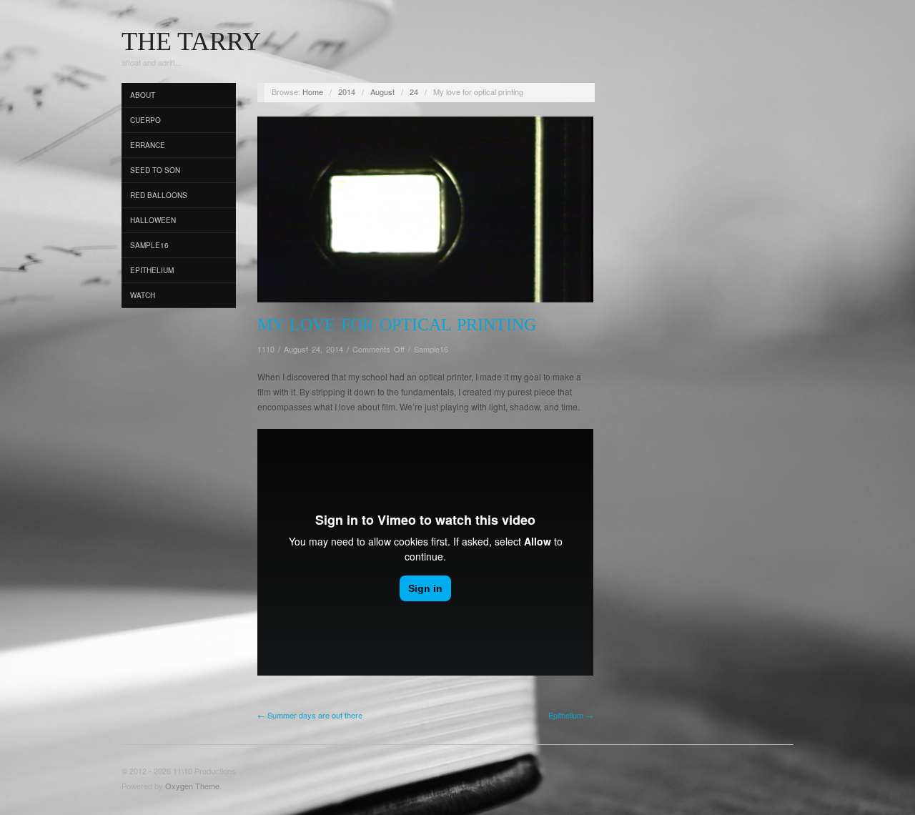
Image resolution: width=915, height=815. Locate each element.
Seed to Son (155, 170)
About (142, 95)
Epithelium (152, 270)
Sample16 (149, 245)
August (382, 91)
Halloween (153, 220)
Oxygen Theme (192, 785)
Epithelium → (570, 715)
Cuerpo (145, 120)
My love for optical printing (396, 324)
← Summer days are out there (309, 715)
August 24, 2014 (313, 349)
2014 (346, 91)
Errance (147, 145)
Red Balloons (158, 195)
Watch (142, 295)
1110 (265, 349)
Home (312, 91)
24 (414, 91)
